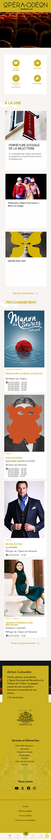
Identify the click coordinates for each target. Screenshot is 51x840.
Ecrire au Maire (25, 816)
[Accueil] (25, 6)
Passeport (24, 758)
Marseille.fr (41, 838)
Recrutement (37, 84)
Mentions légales (25, 811)
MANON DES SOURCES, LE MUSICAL (24, 374)
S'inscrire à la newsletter (25, 820)
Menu (26, 838)
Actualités (17, 838)
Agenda (33, 838)
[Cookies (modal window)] (47, 836)
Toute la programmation (23, 643)
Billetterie (37, 68)
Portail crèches (24, 755)
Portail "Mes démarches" (25, 746)
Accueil (9, 838)
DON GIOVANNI (13, 458)
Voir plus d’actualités (23, 293)
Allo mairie (25, 749)
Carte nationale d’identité (24, 761)
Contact (25, 806)
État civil (24, 764)
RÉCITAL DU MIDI (13, 544)
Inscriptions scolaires (24, 752)
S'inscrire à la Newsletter (16, 85)
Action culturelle (16, 69)
